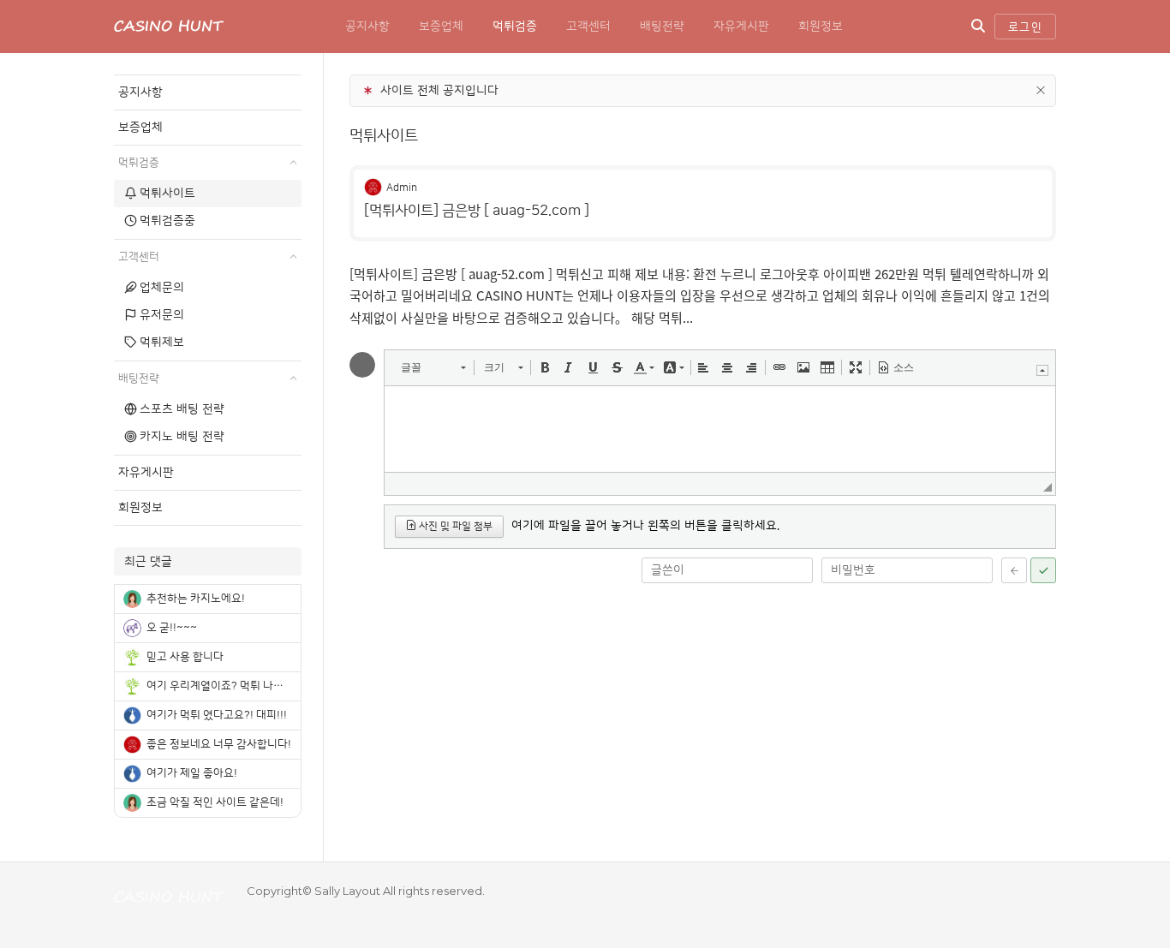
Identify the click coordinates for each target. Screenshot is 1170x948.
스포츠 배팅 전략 (182, 409)
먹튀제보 (162, 342)
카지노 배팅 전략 (182, 437)
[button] (433, 367)
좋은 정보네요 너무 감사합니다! (218, 744)
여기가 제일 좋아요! (191, 773)
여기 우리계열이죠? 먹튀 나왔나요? (228, 686)
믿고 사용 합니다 (185, 657)
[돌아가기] (1014, 570)
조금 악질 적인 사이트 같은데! (215, 802)
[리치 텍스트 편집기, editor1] (720, 429)
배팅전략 (662, 26)
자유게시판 (741, 26)
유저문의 (162, 315)
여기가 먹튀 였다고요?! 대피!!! (216, 715)
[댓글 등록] (1043, 570)
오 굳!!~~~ (171, 628)
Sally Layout (347, 890)
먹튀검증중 (167, 221)
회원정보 (820, 26)
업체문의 (162, 288)
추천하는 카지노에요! (195, 599)
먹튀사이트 (383, 136)
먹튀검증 (514, 26)
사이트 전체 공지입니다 (439, 91)
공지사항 (367, 26)
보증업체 (441, 26)
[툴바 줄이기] (1042, 370)
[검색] (978, 26)
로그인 (1025, 27)
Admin (401, 188)
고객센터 (588, 26)
